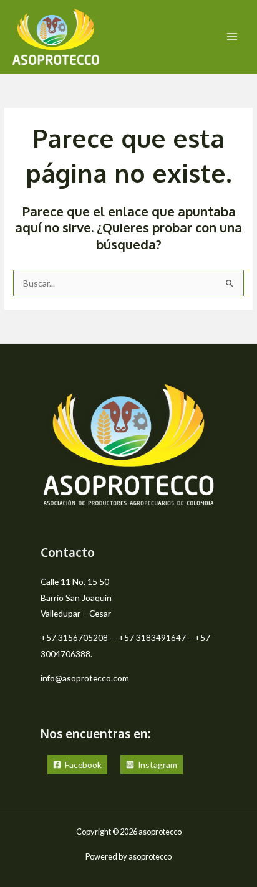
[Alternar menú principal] (232, 37)
